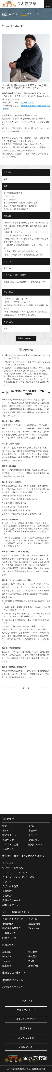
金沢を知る (34, 840)
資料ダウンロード (11, 900)
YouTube (33, 919)
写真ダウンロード (26, 1010)
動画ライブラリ (10, 905)
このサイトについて (12, 919)
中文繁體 (33, 952)
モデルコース (9, 830)
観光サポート (35, 844)
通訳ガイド (26, 1028)
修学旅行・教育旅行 (12, 868)
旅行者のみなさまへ (12, 987)
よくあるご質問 (26, 1037)
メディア (6, 882)
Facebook (33, 928)
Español (6, 961)
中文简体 (33, 956)
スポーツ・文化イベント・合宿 (18, 877)
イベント (33, 826)
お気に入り (8, 849)
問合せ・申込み (24, 338)
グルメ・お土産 (10, 844)
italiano (6, 965)
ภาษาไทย (33, 965)
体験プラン (8, 840)
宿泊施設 (7, 896)
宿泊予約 (33, 830)
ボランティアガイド (26, 1019)
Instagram (34, 924)
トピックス (8, 863)
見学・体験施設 (10, 886)
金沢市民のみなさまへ (12, 981)
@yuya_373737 (27, 102)
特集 (4, 826)
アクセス (33, 835)
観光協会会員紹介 (11, 928)
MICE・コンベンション (14, 872)
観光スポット (9, 835)
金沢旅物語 (19, 4)
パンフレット (26, 1000)
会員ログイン (9, 933)
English (6, 952)
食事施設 (7, 891)
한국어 (31, 961)
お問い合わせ (26, 1047)
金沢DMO (7, 924)
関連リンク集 (9, 937)
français (6, 956)
